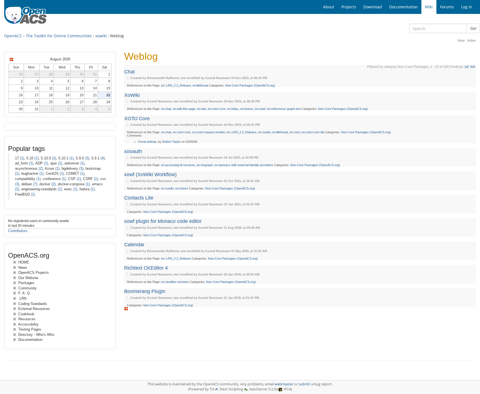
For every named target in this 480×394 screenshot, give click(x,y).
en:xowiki (264, 132)
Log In (466, 6)
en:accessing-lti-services (178, 165)
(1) (22, 158)
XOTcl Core (137, 118)
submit (304, 384)
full (472, 67)
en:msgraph (205, 165)
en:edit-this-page (184, 108)
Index (472, 41)
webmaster (284, 384)
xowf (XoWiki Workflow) (150, 174)
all (467, 67)
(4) (103, 158)
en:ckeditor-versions (175, 282)
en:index (233, 108)
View (461, 41)
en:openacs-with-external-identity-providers (243, 165)
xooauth (133, 151)
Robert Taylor (171, 141)
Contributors (18, 231)
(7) (35, 184)
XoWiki (132, 95)
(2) (54, 158)
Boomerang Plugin (144, 291)
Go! (473, 28)
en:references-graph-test (284, 108)
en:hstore (246, 108)
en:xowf (260, 108)
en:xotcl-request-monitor (208, 132)
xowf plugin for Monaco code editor (163, 221)
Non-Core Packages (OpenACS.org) (250, 85)
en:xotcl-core (217, 108)
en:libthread (200, 85)
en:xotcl (294, 132)
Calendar (134, 244)
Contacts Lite (138, 198)
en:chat (166, 108)
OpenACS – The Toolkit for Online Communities (48, 35)
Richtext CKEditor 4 (146, 268)
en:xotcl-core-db (313, 132)
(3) (87, 158)
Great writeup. (147, 141)
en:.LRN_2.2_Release (176, 85)
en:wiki (201, 108)
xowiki (101, 35)
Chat (129, 72)
